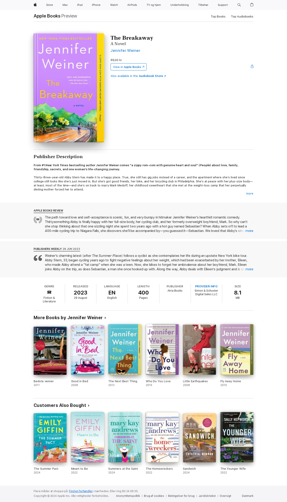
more (249, 193)
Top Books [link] (218, 16)
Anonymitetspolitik (128, 496)
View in (127, 67)
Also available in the (137, 76)
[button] (239, 5)
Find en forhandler (81, 491)
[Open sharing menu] (252, 66)
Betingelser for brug (181, 496)
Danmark (247, 496)
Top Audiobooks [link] (242, 16)
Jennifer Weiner (125, 50)
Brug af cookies (154, 496)
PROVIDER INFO (206, 286)
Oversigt (225, 496)
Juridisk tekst (207, 496)
